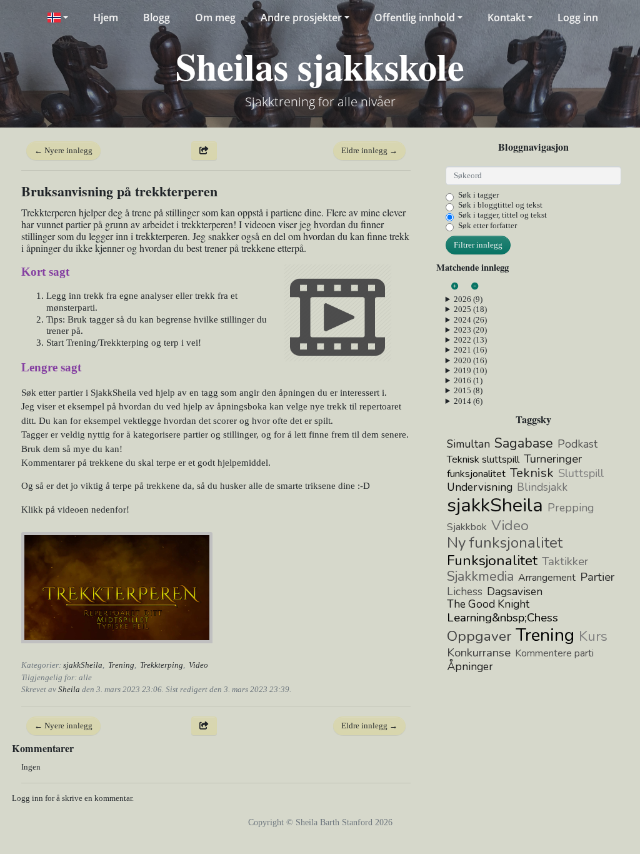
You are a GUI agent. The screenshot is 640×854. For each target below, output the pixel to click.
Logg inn (578, 17)
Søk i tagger (478, 194)
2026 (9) (468, 299)
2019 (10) (470, 370)
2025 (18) (470, 309)
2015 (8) (468, 390)
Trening (121, 665)
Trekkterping (161, 665)
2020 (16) (470, 360)
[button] (57, 17)
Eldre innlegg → (369, 150)
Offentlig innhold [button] (414, 17)
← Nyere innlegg (63, 150)
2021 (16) (470, 349)
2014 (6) (468, 401)
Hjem (105, 17)
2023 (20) (470, 329)
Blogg (156, 17)
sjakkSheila (82, 665)
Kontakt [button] (506, 17)
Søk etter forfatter (487, 225)
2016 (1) (468, 380)
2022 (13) (470, 339)
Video (198, 665)
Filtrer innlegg (478, 244)
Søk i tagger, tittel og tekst (502, 214)
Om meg (215, 17)
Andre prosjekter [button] (301, 17)
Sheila (69, 689)
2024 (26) (470, 319)
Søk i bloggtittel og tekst (500, 204)
